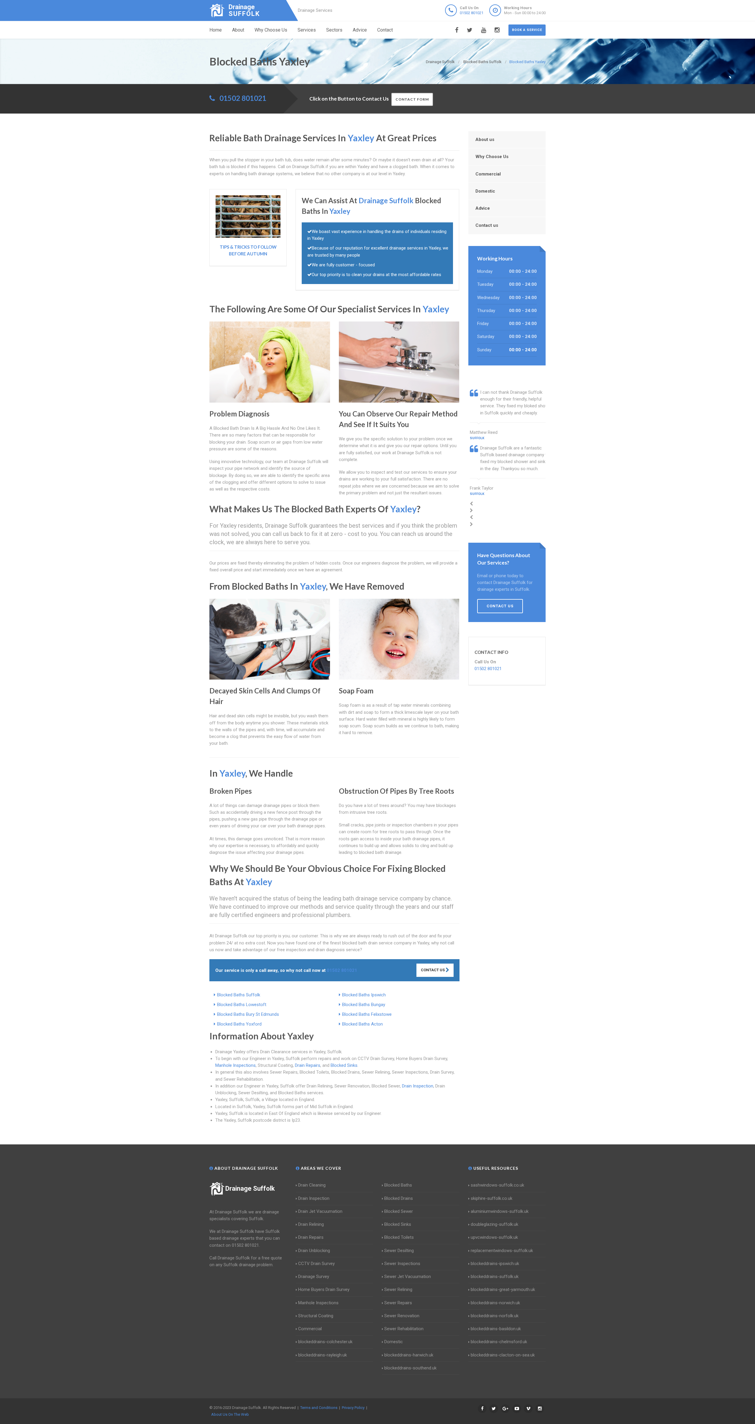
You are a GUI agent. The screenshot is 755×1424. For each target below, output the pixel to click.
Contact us (486, 225)
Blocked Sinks (344, 1065)
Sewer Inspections (402, 1263)
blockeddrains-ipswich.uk (495, 1263)
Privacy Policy (353, 1407)
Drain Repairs (307, 1065)
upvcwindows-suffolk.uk (494, 1237)
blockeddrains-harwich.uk (408, 1355)
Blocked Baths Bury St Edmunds (248, 1014)
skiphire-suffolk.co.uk (491, 1198)
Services (307, 30)
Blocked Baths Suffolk (238, 995)
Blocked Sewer (398, 1211)
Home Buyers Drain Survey (323, 1289)
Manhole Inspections (235, 1065)
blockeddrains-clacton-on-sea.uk (503, 1355)
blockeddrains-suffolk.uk (494, 1276)
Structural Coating (315, 1315)
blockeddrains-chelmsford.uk (499, 1341)
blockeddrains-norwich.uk (495, 1302)
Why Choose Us (271, 30)
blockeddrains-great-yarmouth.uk (503, 1289)
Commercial (488, 174)
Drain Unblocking (314, 1250)
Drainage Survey (313, 1276)
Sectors (334, 30)
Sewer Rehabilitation (404, 1328)
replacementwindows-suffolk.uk (502, 1250)
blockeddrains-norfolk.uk (494, 1315)
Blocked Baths (398, 1185)
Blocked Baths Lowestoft (241, 1004)
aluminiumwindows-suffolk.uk (499, 1211)
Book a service (527, 30)
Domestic (485, 191)
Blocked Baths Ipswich (364, 995)
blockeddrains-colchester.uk (325, 1341)
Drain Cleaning (312, 1185)
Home (215, 30)
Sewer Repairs (398, 1302)
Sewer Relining (398, 1289)
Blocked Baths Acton (362, 1024)
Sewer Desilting (399, 1250)
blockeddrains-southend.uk (410, 1368)
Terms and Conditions (318, 1407)
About (238, 30)
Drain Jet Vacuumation (320, 1211)
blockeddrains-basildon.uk (496, 1328)
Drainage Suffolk (250, 1188)
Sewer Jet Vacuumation (407, 1276)
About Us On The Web (230, 1414)
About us (484, 139)
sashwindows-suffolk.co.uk (497, 1185)
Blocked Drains (398, 1198)
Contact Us (433, 970)
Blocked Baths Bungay (363, 1004)
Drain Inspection (417, 1086)
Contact (385, 30)
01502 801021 (471, 13)
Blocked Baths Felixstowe (367, 1014)
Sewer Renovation (401, 1315)
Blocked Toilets (399, 1237)
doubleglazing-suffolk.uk (494, 1224)
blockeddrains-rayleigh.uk (322, 1355)
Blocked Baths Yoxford (239, 1024)
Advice (360, 30)
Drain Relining (311, 1224)
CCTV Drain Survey (316, 1263)
